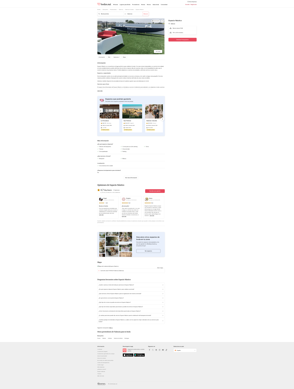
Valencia (121, 9)
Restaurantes (113, 9)
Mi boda (115, 4)
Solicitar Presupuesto (182, 39)
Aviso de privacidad (102, 356)
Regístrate (194, 4)
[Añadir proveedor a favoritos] (162, 21)
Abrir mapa (160, 268)
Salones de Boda (118, 338)
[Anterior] (99, 119)
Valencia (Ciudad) (129, 9)
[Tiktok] (166, 350)
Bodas (99, 9)
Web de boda (100, 376)
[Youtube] (163, 350)
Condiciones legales (102, 351)
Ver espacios (148, 251)
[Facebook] (149, 350)
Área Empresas (193, 1)
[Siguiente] (162, 119)
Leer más (100, 91)
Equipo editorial (101, 371)
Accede (187, 4)
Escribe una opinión (155, 191)
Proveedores (135, 4)
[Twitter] (152, 350)
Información (102, 57)
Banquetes (105, 9)
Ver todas (158, 51)
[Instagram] (159, 350)
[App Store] (128, 356)
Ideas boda (156, 4)
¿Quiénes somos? (101, 369)
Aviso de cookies (101, 358)
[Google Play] (139, 356)
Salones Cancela (151, 121)
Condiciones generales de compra (105, 353)
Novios (149, 4)
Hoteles (110, 338)
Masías (104, 338)
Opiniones (116, 57)
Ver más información (131, 178)
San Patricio (127, 121)
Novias (143, 4)
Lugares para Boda (125, 4)
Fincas (98, 338)
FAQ (109, 57)
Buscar (146, 14)
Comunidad (164, 4)
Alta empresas (100, 367)
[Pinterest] (156, 350)
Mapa (124, 57)
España (179, 350)
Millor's (111, 328)
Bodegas (127, 338)
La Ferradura (105, 121)
